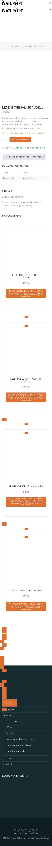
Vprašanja (8, 764)
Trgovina (11, 709)
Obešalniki (19, 148)
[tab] (17, 157)
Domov (9, 703)
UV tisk (9, 727)
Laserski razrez (13, 721)
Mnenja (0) (38, 157)
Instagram (20, 831)
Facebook (15, 831)
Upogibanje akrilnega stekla (20, 739)
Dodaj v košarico (20, 139)
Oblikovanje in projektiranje (19, 745)
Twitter (31, 831)
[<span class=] (26, 317)
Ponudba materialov (16, 751)
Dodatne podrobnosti (17, 157)
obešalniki (39, 148)
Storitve (7, 715)
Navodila (7, 758)
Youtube (26, 831)
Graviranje (11, 733)
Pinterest (37, 831)
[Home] (8, 46)
